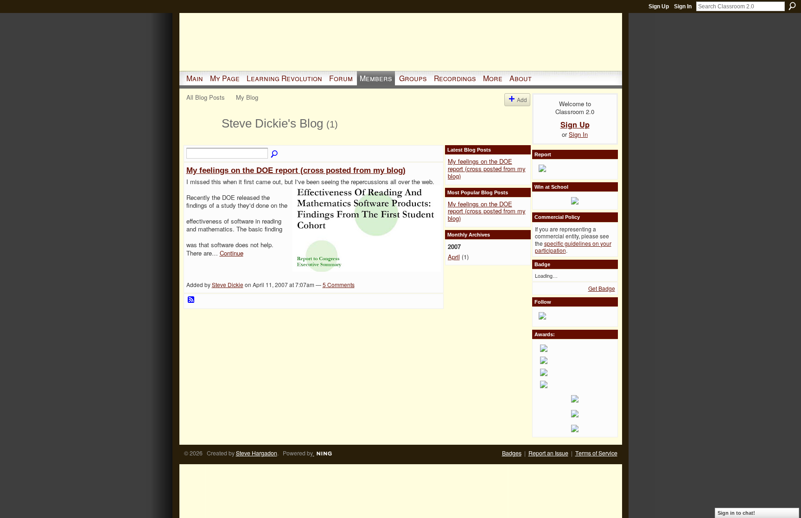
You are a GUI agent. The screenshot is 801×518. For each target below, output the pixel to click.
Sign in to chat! (736, 513)
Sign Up (658, 6)
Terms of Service (596, 453)
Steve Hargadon (256, 453)
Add (522, 99)
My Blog (247, 97)
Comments (339, 284)
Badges (511, 453)
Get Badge (601, 288)
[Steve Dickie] (201, 140)
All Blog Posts (205, 97)
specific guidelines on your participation (573, 247)
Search (792, 6)
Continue (231, 253)
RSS (191, 300)
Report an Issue (548, 453)
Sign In (683, 6)
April (454, 256)
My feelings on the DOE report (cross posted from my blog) (296, 170)
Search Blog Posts (275, 154)
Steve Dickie (227, 284)
